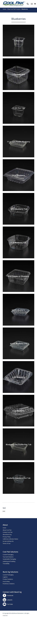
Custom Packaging (8, 554)
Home (4, 528)
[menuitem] (27, 4)
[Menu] (32, 4)
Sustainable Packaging (9, 559)
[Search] (27, 4)
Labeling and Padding (9, 561)
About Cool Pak (7, 530)
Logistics (5, 577)
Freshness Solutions (9, 584)
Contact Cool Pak (7, 532)
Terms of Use (6, 543)
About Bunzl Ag (7, 534)
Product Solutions (8, 579)
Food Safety (6, 581)
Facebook (10, 595)
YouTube (10, 604)
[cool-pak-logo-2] (15, 4)
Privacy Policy (7, 537)
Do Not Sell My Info (8, 541)
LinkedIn (9, 600)
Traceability (6, 563)
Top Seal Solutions (8, 557)
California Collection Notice (10, 539)
